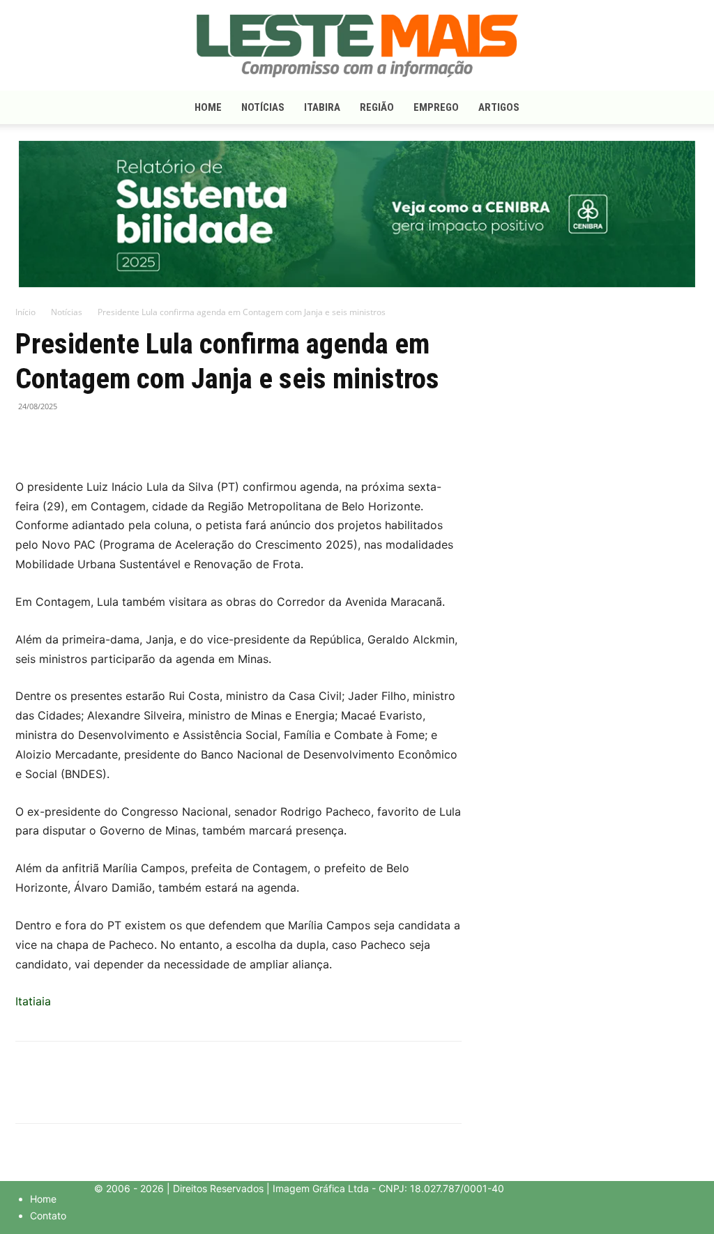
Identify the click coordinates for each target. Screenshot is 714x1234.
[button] (682, 108)
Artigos (498, 107)
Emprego (436, 107)
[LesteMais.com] (357, 46)
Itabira (322, 107)
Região (377, 107)
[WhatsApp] (93, 438)
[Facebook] (29, 438)
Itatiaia (33, 1001)
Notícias (262, 107)
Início (25, 312)
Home (208, 107)
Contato (48, 1215)
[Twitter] (61, 438)
